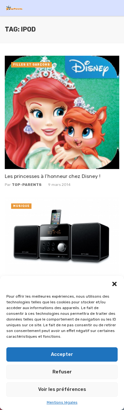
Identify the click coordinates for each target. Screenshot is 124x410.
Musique (21, 206)
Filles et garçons (31, 64)
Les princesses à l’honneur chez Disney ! (52, 176)
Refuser (62, 372)
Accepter (62, 354)
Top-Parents (27, 184)
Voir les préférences (62, 389)
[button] (114, 284)
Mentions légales (62, 402)
